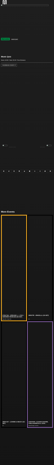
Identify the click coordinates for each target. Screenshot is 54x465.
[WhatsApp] (45, 171)
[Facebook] (3, 171)
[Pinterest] (14, 171)
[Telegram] (40, 171)
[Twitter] (9, 171)
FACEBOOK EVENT (8, 65)
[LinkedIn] (19, 171)
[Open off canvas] (49, 2)
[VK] (34, 171)
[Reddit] (24, 171)
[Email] (50, 171)
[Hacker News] (29, 171)
